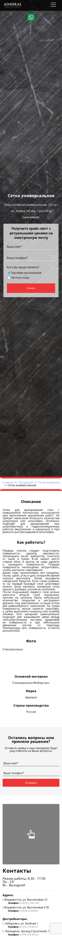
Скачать (31, 288)
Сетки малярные (49, 482)
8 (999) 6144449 (29, 910)
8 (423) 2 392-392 (29, 903)
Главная (8, 482)
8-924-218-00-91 (29, 926)
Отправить (31, 782)
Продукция (25, 482)
